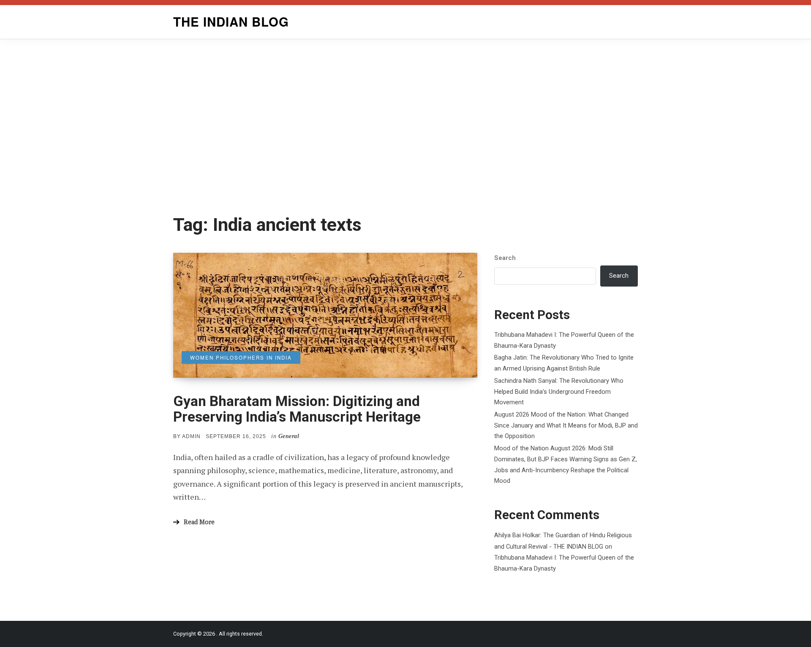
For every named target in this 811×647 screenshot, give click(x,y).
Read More (199, 522)
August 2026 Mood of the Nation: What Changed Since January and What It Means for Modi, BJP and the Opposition (566, 425)
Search (505, 258)
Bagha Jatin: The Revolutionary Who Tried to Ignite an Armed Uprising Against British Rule (564, 363)
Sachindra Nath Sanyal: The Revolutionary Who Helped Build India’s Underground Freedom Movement (558, 391)
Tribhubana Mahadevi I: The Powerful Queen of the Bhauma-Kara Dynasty (564, 340)
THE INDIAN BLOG (231, 21)
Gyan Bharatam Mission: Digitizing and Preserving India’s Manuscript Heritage (297, 409)
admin (191, 436)
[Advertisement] (405, 127)
